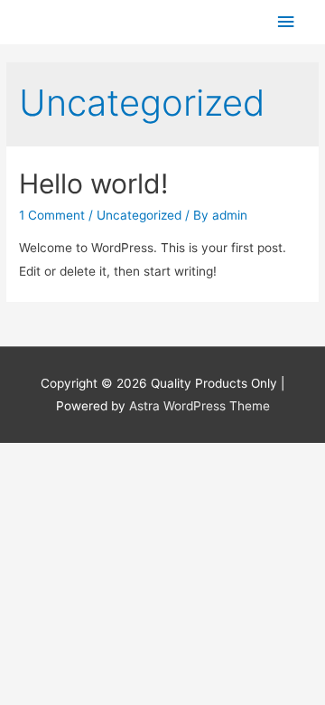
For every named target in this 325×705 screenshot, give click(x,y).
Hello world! (93, 183)
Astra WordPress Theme (199, 406)
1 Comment (52, 215)
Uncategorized (139, 215)
